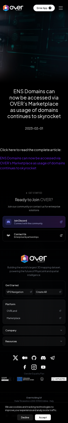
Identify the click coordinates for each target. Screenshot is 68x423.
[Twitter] (15, 357)
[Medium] (24, 357)
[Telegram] (52, 357)
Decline (25, 417)
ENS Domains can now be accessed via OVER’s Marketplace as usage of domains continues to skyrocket (32, 163)
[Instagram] (34, 367)
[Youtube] (43, 367)
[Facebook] (24, 367)
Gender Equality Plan (34, 373)
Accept (43, 417)
